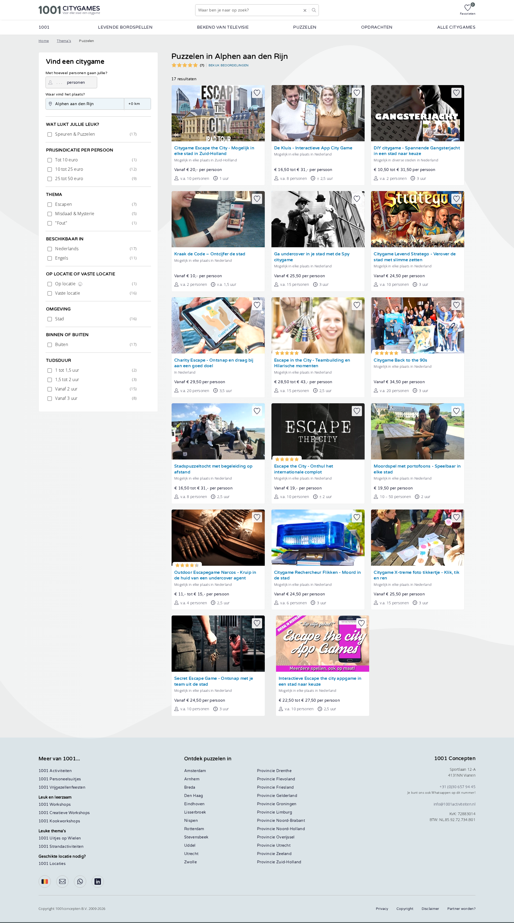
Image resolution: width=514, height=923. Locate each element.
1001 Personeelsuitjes (60, 779)
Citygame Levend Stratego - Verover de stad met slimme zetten (415, 257)
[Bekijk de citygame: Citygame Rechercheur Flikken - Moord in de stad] (318, 538)
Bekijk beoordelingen (229, 65)
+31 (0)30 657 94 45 (457, 786)
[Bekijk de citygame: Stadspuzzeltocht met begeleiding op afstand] (218, 431)
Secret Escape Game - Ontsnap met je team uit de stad (213, 681)
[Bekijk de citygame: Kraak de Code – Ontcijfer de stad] (218, 219)
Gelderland (286, 795)
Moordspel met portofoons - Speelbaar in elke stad (417, 469)
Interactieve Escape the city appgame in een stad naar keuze (320, 681)
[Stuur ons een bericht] (62, 881)
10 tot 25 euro (95, 169)
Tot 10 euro (95, 160)
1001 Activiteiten (55, 771)
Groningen (286, 804)
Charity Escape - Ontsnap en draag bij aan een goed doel (214, 363)
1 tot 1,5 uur (95, 370)
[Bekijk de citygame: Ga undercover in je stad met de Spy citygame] (318, 219)
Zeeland (284, 854)
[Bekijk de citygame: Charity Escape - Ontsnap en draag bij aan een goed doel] (218, 325)
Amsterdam (195, 771)
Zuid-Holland (288, 862)
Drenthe (284, 771)
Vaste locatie (95, 293)
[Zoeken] (314, 10)
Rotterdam (194, 829)
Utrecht (191, 854)
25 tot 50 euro (95, 178)
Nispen (191, 820)
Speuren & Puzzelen (95, 134)
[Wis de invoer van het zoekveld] (305, 10)
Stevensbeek (196, 837)
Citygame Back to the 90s (400, 360)
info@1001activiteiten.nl (454, 804)
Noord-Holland (290, 829)
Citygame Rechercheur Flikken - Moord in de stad (317, 575)
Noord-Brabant (290, 820)
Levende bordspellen (125, 27)
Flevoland (285, 779)
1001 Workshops (55, 804)
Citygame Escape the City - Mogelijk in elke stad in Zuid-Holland (214, 151)
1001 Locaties (52, 863)
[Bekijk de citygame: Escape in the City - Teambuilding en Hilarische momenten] (318, 325)
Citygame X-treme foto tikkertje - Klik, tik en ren (416, 575)
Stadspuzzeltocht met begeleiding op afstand (213, 469)
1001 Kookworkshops (59, 821)
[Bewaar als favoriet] (257, 93)
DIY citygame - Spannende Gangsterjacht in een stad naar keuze (417, 151)
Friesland (285, 787)
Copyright (405, 909)
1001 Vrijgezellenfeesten (62, 787)
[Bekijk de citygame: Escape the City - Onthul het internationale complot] (318, 431)
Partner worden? (461, 909)
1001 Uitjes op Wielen (60, 838)
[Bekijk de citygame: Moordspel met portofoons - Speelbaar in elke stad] (417, 431)
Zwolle (190, 862)
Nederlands (95, 249)
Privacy (382, 909)
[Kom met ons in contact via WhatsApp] (80, 881)
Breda (189, 787)
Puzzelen (304, 27)
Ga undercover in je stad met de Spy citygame (312, 257)
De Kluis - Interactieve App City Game (313, 148)
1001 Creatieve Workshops (64, 813)
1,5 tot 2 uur (95, 379)
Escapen (95, 204)
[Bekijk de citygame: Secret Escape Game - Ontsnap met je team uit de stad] (218, 644)
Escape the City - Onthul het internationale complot (303, 469)
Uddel (190, 845)
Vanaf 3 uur (95, 398)
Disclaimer (430, 909)
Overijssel (285, 837)
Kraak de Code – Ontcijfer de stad (209, 254)
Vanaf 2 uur (95, 389)
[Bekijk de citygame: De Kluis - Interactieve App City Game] (318, 113)
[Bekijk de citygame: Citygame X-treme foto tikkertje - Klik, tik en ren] (417, 538)
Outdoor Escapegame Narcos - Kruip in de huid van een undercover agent (215, 575)
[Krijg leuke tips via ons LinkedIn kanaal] (98, 881)
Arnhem (191, 779)
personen (76, 82)
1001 (44, 27)
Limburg (284, 812)
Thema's (64, 41)
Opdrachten (377, 27)
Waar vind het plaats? (65, 94)
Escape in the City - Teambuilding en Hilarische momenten (312, 363)
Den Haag (193, 795)
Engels (95, 258)
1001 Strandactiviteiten (61, 846)
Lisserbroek (195, 812)
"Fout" (95, 223)
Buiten (95, 344)
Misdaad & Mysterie (95, 213)
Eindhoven (194, 804)
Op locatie (95, 284)
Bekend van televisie (223, 27)
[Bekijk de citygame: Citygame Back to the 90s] (417, 325)
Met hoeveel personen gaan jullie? (76, 73)
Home (44, 41)
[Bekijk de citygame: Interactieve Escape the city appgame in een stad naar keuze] (322, 644)
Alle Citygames (456, 27)
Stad (95, 319)
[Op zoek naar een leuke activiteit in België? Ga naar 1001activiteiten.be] (45, 881)
